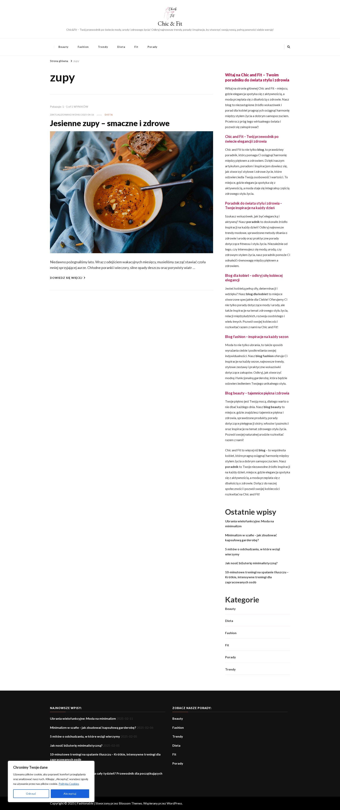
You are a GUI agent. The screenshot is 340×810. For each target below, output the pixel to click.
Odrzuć (31, 793)
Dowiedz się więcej (66, 277)
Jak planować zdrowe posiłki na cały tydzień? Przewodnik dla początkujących (106, 773)
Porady (152, 46)
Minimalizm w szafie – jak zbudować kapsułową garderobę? (251, 537)
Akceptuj (70, 793)
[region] (51, 781)
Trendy (103, 46)
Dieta (121, 46)
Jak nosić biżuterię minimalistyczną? (251, 563)
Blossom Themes (130, 803)
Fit (136, 46)
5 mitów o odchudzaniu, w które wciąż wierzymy (252, 551)
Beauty (63, 46)
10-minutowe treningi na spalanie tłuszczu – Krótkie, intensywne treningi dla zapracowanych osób (256, 577)
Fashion (83, 46)
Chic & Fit (170, 23)
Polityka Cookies (69, 783)
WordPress (174, 803)
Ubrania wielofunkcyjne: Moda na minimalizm (249, 523)
